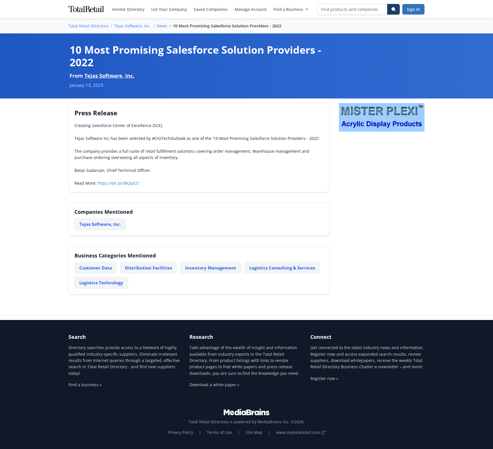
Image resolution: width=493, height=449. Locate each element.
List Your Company (169, 9)
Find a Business (288, 9)
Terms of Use (219, 432)
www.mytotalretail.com (298, 432)
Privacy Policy (180, 432)
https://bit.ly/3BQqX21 (119, 183)
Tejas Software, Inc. (132, 26)
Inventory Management (210, 268)
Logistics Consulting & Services (282, 268)
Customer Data (95, 268)
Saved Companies (211, 9)
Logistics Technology (101, 282)
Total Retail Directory (88, 26)
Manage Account (250, 9)
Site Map (254, 432)
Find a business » (85, 384)
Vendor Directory (128, 9)
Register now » (324, 378)
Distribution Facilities (148, 268)
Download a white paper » (214, 384)
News (162, 26)
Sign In (413, 9)
